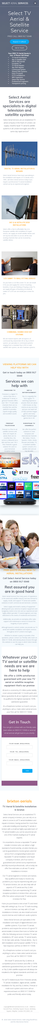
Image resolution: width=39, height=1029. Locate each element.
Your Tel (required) (19, 752)
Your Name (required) (19, 743)
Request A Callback (19, 42)
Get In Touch (19, 48)
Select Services (15, 3)
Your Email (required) (19, 760)
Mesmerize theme (22, 1022)
